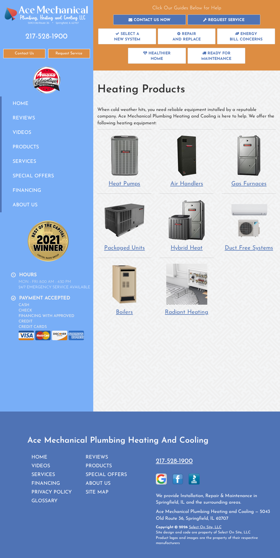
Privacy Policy (51, 492)
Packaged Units (124, 248)
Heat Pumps (124, 184)
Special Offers (33, 176)
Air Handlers (186, 184)
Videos (22, 132)
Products (26, 147)
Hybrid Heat (187, 248)
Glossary (44, 501)
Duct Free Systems (249, 248)
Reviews (24, 118)
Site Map (97, 492)
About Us (25, 205)
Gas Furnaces (249, 184)
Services (24, 161)
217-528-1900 (174, 461)
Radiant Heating (186, 312)
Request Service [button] (69, 53)
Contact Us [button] (24, 53)
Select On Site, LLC (205, 527)
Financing (27, 190)
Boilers (124, 312)
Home (20, 103)
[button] (149, 19)
